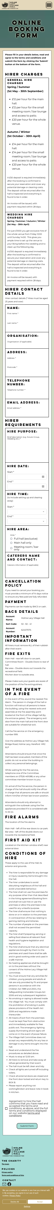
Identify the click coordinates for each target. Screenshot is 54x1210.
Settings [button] (27, 1206)
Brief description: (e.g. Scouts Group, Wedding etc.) (23, 438)
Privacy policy (7, 1172)
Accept (40, 1201)
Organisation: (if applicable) (19, 342)
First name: (12, 313)
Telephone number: (15, 390)
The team (5, 1164)
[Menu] (49, 5)
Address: (11, 358)
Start (11, 472)
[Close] (50, 1190)
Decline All (15, 1201)
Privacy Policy (15, 1195)
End (11, 481)
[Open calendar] (43, 477)
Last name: (12, 323)
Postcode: (11, 367)
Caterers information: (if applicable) (22, 565)
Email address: (13, 408)
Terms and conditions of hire (13, 1175)
